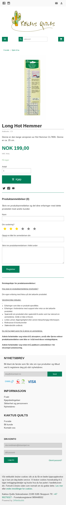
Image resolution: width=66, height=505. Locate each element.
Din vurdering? (8, 225)
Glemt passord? (55, 460)
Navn (4, 214)
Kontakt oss (9, 427)
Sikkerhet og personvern (16, 403)
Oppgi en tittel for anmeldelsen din (16, 235)
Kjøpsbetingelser (12, 400)
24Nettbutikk (18, 500)
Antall (4, 167)
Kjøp (18, 179)
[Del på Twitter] (4, 188)
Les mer (59, 486)
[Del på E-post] (13, 188)
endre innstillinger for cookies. (19, 489)
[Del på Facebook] (9, 188)
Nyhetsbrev (9, 406)
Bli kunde (8, 424)
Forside (6, 50)
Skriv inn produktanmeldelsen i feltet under (20, 245)
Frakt (6, 397)
